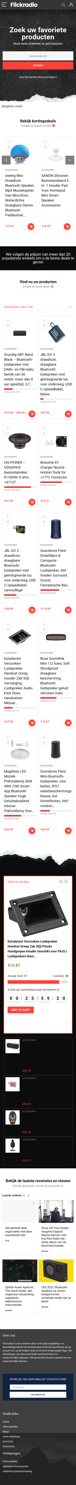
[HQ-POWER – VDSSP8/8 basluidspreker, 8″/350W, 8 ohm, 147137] (20, 441)
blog (7, 1240)
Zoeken (38, 65)
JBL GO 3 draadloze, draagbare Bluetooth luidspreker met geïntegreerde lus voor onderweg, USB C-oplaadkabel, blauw (56, 374)
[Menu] (4, 5)
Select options (32, 414)
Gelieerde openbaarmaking (17, 1471)
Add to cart (31, 226)
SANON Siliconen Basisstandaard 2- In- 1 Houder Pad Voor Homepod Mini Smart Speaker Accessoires (55, 190)
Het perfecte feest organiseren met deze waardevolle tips (18, 1231)
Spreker (44, 1251)
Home (6, 1421)
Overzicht (8, 1441)
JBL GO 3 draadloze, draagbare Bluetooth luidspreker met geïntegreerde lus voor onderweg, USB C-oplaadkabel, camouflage (20, 570)
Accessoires (11, 170)
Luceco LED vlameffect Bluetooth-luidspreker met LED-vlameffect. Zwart (43, 1121)
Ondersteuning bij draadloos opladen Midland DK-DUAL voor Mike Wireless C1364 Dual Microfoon (45, 1149)
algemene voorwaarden (15, 1466)
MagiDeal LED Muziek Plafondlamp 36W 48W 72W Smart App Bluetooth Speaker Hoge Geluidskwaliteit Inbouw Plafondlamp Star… (19, 791)
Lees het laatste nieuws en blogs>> (38, 77)
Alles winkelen (10, 1426)
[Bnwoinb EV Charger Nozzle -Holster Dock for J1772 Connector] (56, 441)
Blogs (6, 1431)
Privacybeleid (10, 1461)
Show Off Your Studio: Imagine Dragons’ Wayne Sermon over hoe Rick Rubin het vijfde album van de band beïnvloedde (55, 1236)
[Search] (63, 5)
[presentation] (6, 160)
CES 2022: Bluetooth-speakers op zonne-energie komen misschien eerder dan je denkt (56, 1294)
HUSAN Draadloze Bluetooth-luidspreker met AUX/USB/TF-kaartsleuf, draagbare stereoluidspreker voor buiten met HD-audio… (45, 1055)
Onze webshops (11, 1436)
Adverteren (9, 1446)
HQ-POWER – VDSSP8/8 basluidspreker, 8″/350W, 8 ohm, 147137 (17, 472)
